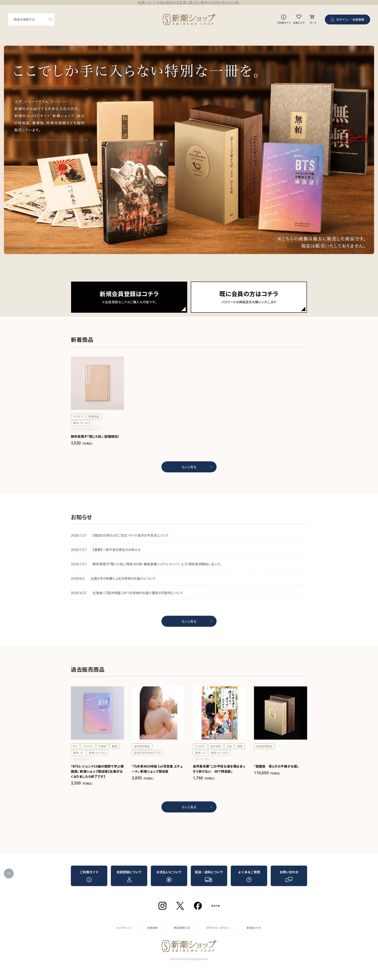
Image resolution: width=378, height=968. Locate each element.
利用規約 (152, 928)
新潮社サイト (254, 928)
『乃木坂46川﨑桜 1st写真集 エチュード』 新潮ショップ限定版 (157, 769)
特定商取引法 (182, 928)
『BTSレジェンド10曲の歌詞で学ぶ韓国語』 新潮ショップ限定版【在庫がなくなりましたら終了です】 (97, 771)
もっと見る (189, 467)
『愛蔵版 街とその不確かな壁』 (276, 766)
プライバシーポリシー (218, 928)
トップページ (124, 928)
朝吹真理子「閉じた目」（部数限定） (95, 436)
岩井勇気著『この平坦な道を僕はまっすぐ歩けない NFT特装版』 (219, 769)
